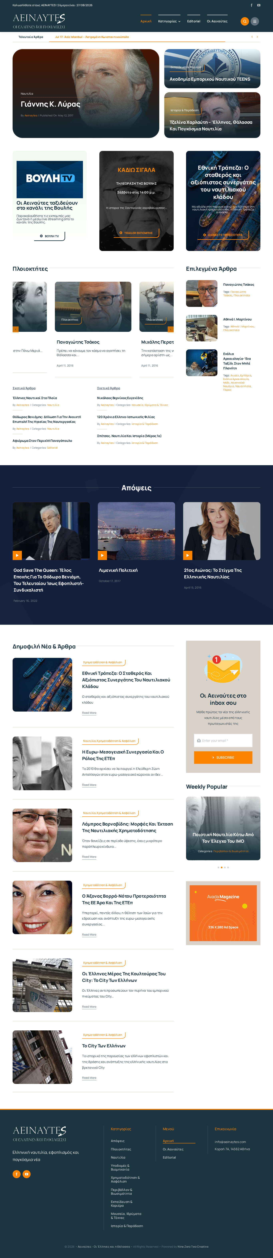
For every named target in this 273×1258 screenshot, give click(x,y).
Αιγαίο (235, 375)
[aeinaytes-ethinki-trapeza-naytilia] (42, 653)
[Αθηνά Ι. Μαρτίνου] (201, 317)
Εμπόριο (245, 375)
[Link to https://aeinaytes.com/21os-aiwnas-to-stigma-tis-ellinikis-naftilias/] (102, 555)
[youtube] (258, 5)
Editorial (52, 447)
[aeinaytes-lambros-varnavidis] (42, 803)
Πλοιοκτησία (242, 295)
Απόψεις (217, 844)
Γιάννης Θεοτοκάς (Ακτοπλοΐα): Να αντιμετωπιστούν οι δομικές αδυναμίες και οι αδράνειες (218, 576)
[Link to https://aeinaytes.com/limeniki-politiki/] (17, 555)
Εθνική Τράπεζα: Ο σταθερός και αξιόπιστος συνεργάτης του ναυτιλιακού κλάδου (126, 673)
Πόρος (227, 390)
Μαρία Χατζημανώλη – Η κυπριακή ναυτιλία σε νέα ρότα (98, 37)
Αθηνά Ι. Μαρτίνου (237, 319)
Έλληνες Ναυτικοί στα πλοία (35, 398)
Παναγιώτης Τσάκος (238, 284)
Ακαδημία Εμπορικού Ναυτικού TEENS (210, 79)
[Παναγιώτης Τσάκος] (201, 283)
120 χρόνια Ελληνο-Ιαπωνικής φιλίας (126, 417)
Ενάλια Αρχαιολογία (236, 379)
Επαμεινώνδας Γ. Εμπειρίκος (87, 342)
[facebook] (251, 5)
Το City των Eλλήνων (104, 1039)
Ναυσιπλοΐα (243, 386)
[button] (16, 329)
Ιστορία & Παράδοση (145, 424)
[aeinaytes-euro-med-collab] (42, 731)
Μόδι (226, 382)
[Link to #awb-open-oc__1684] (255, 21)
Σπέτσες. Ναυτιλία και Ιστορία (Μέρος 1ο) (129, 436)
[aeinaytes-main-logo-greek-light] (39, 15)
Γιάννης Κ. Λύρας (50, 104)
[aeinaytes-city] (42, 1025)
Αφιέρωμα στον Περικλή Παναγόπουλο (42, 440)
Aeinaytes (31, 115)
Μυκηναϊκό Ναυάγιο (234, 384)
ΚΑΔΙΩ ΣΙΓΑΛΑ (136, 169)
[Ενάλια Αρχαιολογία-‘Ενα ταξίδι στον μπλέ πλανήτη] (201, 352)
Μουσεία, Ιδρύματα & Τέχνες (150, 405)
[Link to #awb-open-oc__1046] (245, 21)
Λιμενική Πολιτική (33, 570)
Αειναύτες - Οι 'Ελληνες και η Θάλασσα (104, 1240)
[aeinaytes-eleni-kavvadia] (42, 875)
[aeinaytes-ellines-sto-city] (42, 953)
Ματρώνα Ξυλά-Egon (163, 342)
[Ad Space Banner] (223, 880)
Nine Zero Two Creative (193, 1240)
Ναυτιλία (27, 93)
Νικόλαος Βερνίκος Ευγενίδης (120, 398)
